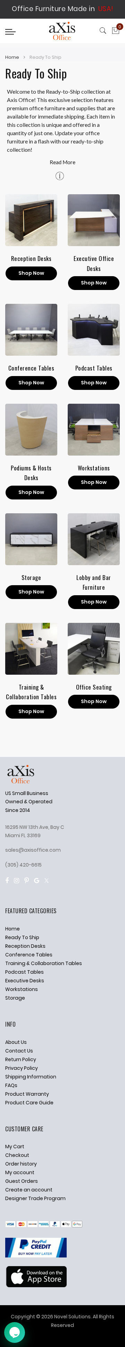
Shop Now (31, 273)
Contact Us (19, 1050)
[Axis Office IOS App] (36, 1285)
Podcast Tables (93, 368)
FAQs (11, 1085)
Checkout (17, 1155)
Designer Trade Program (35, 1198)
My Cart (14, 1146)
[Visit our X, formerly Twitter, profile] (46, 880)
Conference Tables (31, 368)
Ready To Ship (22, 937)
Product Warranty (27, 1094)
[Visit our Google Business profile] (36, 880)
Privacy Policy (21, 1068)
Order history (21, 1163)
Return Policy (20, 1059)
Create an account (28, 1189)
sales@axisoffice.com (33, 849)
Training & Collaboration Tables (43, 963)
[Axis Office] (62, 32)
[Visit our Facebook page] (7, 880)
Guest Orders (21, 1181)
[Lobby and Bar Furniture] (94, 539)
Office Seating (94, 687)
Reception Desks (31, 258)
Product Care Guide (29, 1102)
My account (19, 1172)
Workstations (94, 468)
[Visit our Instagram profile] (16, 880)
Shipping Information (30, 1076)
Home (12, 57)
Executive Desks (24, 980)
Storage (31, 577)
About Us (16, 1042)
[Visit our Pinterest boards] (26, 880)
